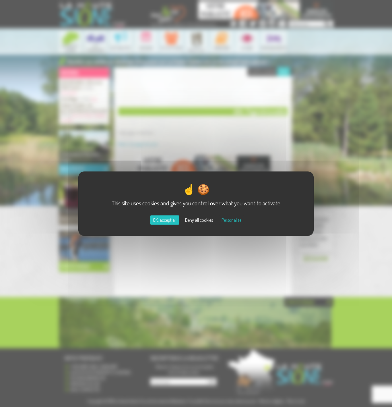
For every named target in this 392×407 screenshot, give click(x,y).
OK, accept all (164, 220)
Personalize (231, 220)
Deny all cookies (199, 220)
